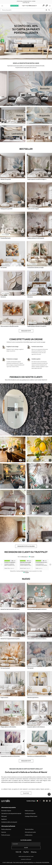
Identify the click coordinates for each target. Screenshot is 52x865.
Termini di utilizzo (29, 829)
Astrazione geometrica (32, 697)
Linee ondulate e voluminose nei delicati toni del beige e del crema (37, 638)
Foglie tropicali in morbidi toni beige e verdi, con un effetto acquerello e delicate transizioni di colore (37, 179)
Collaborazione (28, 835)
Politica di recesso (29, 810)
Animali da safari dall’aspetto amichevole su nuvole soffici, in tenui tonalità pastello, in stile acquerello (37, 609)
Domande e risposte (6, 810)
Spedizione (4, 819)
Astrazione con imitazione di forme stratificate (37, 756)
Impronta (3, 832)
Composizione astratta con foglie (35, 267)
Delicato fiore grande (6, 179)
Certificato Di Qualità (30, 813)
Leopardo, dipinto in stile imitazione (36, 726)
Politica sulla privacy (6, 829)
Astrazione (3, 296)
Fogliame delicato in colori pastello (35, 238)
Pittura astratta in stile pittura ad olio (9, 326)
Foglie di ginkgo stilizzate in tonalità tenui (37, 326)
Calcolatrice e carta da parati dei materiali (11, 813)
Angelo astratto (4, 697)
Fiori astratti (4, 267)
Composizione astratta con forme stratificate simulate (10, 756)
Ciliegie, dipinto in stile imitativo (8, 726)
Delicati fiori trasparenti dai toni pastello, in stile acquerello (10, 638)
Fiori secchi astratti (5, 668)
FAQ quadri (4, 816)
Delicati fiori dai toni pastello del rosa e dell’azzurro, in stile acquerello (10, 609)
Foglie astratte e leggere (33, 208)
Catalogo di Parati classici (31, 816)
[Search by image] (46, 10)
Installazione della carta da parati (9, 822)
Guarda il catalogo (26, 45)
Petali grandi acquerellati (6, 208)
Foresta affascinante (5, 238)
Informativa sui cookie (30, 832)
